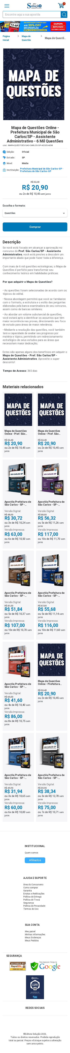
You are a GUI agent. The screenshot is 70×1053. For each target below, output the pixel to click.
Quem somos (31, 853)
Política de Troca (31, 900)
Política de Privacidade (34, 906)
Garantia (27, 891)
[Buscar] (64, 14)
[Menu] (6, 6)
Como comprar (30, 888)
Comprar (35, 227)
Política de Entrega (32, 897)
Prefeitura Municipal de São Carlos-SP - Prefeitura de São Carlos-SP (41, 170)
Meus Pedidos (32, 941)
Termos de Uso (30, 909)
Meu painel (30, 931)
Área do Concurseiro (33, 885)
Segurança (28, 903)
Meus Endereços (33, 937)
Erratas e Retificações (34, 894)
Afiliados (35, 860)
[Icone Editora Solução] (34, 6)
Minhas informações (35, 934)
